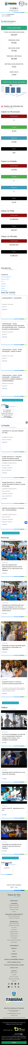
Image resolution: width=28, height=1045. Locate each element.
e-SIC (14, 951)
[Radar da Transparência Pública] (17, 8)
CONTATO (14, 970)
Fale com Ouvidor (14, 976)
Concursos (14, 927)
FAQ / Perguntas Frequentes (14, 940)
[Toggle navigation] (26, 4)
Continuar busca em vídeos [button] (10, 858)
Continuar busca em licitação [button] (11, 533)
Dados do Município (14, 907)
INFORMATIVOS (14, 921)
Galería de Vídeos (14, 931)
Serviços (14, 948)
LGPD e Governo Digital (14, 962)
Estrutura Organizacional (14, 916)
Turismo (14, 911)
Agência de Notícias (14, 923)
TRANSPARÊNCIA (14, 945)
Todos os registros (6, 276)
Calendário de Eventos (14, 925)
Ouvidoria (14, 954)
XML (16, 887)
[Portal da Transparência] (13, 8)
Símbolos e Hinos (14, 909)
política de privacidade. (15, 1039)
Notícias (3, 286)
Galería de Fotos (14, 933)
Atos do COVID (5, 279)
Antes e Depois (14, 935)
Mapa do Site (14, 967)
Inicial (2, 15)
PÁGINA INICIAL (14, 900)
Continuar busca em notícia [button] (10, 702)
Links (2, 281)
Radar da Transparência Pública (14, 959)
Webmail (14, 981)
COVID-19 (14, 956)
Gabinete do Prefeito (14, 918)
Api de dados (14, 942)
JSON (11, 887)
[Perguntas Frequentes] (15, 8)
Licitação (3, 283)
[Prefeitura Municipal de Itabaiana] (11, 3)
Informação (4, 290)
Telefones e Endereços (14, 978)
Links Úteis (14, 929)
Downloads (14, 938)
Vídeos (3, 288)
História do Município (14, 905)
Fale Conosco (14, 972)
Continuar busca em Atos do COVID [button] (12, 400)
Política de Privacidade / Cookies (14, 965)
